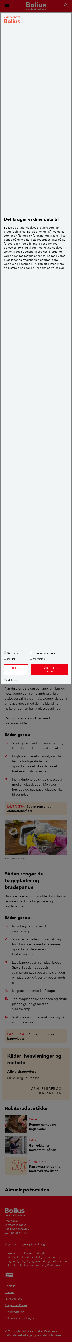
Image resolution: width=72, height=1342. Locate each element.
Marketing (38, 658)
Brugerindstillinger (43, 652)
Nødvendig (13, 652)
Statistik (11, 658)
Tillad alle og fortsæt (49, 669)
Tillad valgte (16, 669)
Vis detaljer (10, 679)
